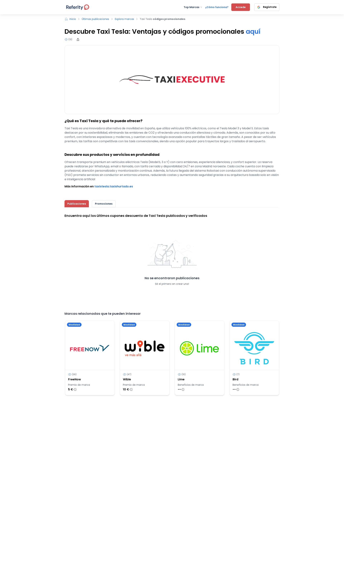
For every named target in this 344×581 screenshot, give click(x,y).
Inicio (73, 19)
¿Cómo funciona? (216, 7)
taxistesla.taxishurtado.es (113, 186)
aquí (253, 31)
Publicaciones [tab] (76, 204)
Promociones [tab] (104, 204)
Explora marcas (124, 19)
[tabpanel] (172, 255)
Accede (241, 7)
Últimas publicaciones (95, 19)
